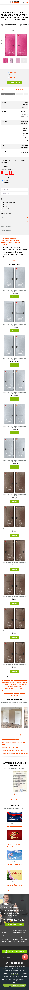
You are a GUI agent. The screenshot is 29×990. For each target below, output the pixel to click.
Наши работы (5, 939)
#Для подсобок (14, 695)
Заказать (14, 296)
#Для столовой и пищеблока (9, 684)
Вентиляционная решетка (8, 202)
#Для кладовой (6, 89)
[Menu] (2, 2)
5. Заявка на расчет (6, 230)
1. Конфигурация (5, 166)
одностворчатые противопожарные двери (15, 257)
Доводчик (4, 206)
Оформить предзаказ (14, 82)
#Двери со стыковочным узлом (19, 680)
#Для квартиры (9, 686)
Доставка (19, 94)
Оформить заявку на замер (14, 924)
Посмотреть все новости (14, 890)
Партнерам (4, 932)
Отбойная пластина (7, 213)
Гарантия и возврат (6, 941)
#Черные (24, 682)
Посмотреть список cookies (18, 985)
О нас (3, 930)
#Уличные (22, 693)
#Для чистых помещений (8, 682)
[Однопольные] (2, 173)
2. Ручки (3, 217)
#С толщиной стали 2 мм (10, 688)
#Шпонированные (8, 693)
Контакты (4, 937)
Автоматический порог (7, 211)
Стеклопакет (5, 200)
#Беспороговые (21, 688)
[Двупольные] (11, 173)
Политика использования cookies (14, 988)
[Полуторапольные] (6, 173)
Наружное (5, 180)
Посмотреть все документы (14, 799)
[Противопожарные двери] (14, 2)
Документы (4, 935)
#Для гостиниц (6, 680)
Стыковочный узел (6, 208)
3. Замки (3, 222)
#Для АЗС (18, 682)
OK (6, 985)
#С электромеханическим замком (18, 690)
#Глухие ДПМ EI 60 (16, 89)
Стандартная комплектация (8, 94)
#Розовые (24, 89)
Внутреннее (6, 182)
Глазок (3, 204)
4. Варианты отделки (6, 226)
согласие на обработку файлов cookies (14, 975)
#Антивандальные (19, 686)
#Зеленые (16, 693)
